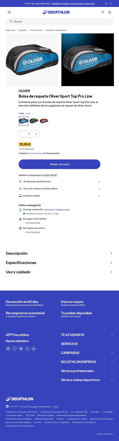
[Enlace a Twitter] (14, 348)
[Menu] (9, 12)
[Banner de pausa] (106, 3)
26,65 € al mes (35, 153)
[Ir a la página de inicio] (56, 12)
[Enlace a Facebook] (8, 348)
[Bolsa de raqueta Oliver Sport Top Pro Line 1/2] (32, 59)
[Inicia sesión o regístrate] (102, 12)
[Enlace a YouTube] (21, 348)
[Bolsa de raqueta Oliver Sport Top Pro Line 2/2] (87, 59)
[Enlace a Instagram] (27, 348)
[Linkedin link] (33, 348)
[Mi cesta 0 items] (109, 12)
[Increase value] (36, 134)
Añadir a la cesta (59, 164)
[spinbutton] (29, 134)
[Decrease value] (22, 134)
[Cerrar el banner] (111, 3)
